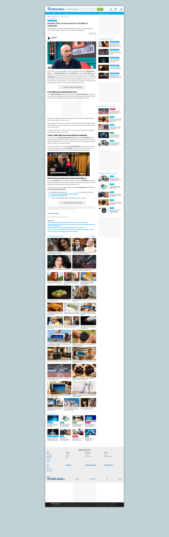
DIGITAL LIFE (87, 422)
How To (105, 454)
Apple (67, 456)
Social (48, 467)
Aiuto (80, 505)
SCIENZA (74, 422)
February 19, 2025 (80, 198)
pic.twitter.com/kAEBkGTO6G (58, 195)
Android (67, 454)
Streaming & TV (50, 469)
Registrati (111, 10)
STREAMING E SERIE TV (68, 13)
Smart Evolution (88, 456)
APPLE (59, 13)
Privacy (63, 505)
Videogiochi (49, 470)
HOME (48, 18)
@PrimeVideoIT (73, 194)
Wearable (87, 454)
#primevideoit (64, 194)
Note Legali (60, 505)
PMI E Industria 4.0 (108, 465)
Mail (115, 10)
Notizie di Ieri (49, 456)
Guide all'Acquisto (108, 456)
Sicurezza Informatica (90, 465)
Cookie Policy (67, 505)
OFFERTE (94, 13)
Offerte (48, 461)
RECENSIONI (101, 13)
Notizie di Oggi (50, 454)
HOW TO (77, 13)
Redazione (68, 465)
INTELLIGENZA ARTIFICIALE (53, 436)
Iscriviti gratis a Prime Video (73, 87)
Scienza (48, 459)
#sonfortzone (56, 194)
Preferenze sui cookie (74, 505)
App (67, 458)
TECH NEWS (50, 422)
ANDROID (54, 13)
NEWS (48, 13)
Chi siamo (55, 505)
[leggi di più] (95, 38)
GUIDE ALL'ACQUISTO (85, 13)
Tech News (49, 458)
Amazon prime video (53, 213)
